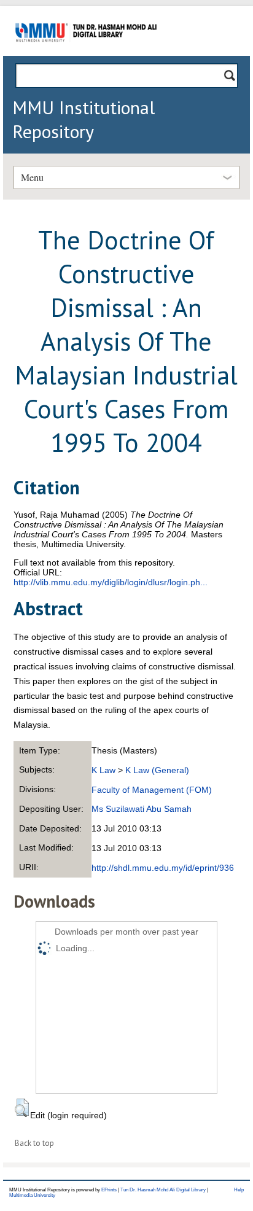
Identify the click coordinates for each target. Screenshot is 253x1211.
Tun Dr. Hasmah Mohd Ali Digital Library (163, 1190)
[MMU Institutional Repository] (86, 53)
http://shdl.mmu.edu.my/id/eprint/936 (162, 868)
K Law (103, 770)
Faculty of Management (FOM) (151, 790)
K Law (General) (157, 770)
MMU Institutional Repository (83, 119)
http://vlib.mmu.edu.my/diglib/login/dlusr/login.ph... (111, 582)
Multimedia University (32, 1195)
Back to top (34, 1143)
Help (239, 1190)
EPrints (109, 1190)
